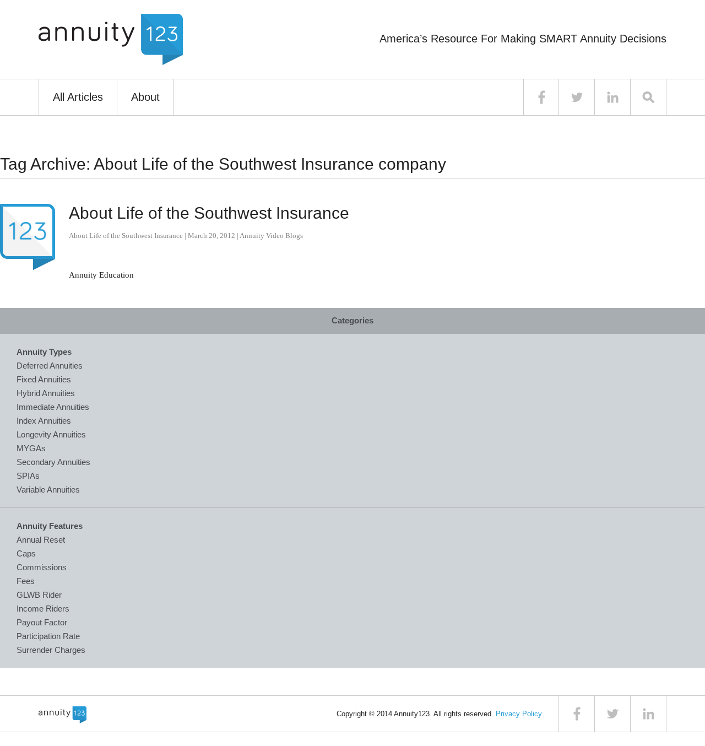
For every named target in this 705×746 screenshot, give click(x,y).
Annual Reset (41, 539)
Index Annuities (44, 420)
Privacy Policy (519, 714)
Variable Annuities (48, 489)
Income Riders (43, 608)
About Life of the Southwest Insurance (209, 213)
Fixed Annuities (44, 379)
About (145, 97)
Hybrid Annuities (46, 393)
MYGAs (31, 448)
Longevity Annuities (51, 434)
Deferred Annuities (50, 365)
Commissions (42, 567)
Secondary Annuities (53, 462)
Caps (26, 553)
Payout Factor (42, 622)
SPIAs (28, 475)
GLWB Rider (39, 594)
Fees (26, 581)
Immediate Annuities (53, 407)
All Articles (78, 97)
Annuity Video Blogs (271, 235)
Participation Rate (48, 636)
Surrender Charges (51, 650)
